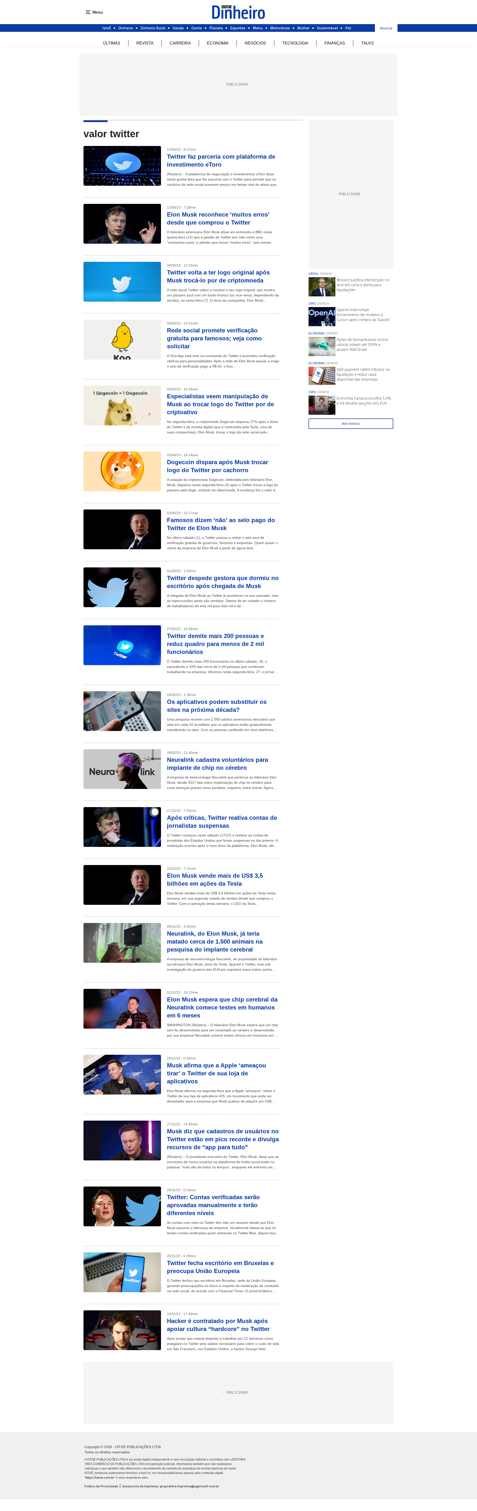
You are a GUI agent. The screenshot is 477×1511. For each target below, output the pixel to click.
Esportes (237, 28)
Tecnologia (295, 43)
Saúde (178, 28)
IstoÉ (107, 28)
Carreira (180, 43)
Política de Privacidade (101, 1486)
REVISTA (145, 43)
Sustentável (327, 28)
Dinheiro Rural (153, 28)
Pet (348, 28)
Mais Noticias (351, 423)
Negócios (255, 43)
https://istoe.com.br (99, 1477)
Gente (196, 28)
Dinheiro (126, 28)
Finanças (334, 43)
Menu (258, 28)
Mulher (303, 28)
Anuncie (386, 28)
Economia (218, 43)
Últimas (111, 43)
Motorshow (280, 28)
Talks (367, 43)
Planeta (216, 28)
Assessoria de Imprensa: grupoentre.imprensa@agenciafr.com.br (170, 1486)
